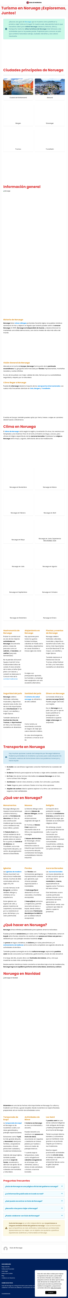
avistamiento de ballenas (13, 945)
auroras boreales (56, 872)
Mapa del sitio (6, 1267)
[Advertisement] (34, 53)
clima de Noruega (12, 431)
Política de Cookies (7, 1273)
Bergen (37, 388)
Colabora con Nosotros (8, 1278)
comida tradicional (10, 679)
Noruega (28, 22)
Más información (56, 1288)
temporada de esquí (13, 1123)
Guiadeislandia (6, 1294)
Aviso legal (5, 1271)
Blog (3, 1276)
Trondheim (46, 388)
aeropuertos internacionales (49, 386)
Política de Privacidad (8, 1269)
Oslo (32, 388)
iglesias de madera (13, 872)
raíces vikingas (21, 323)
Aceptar (50, 1292)
